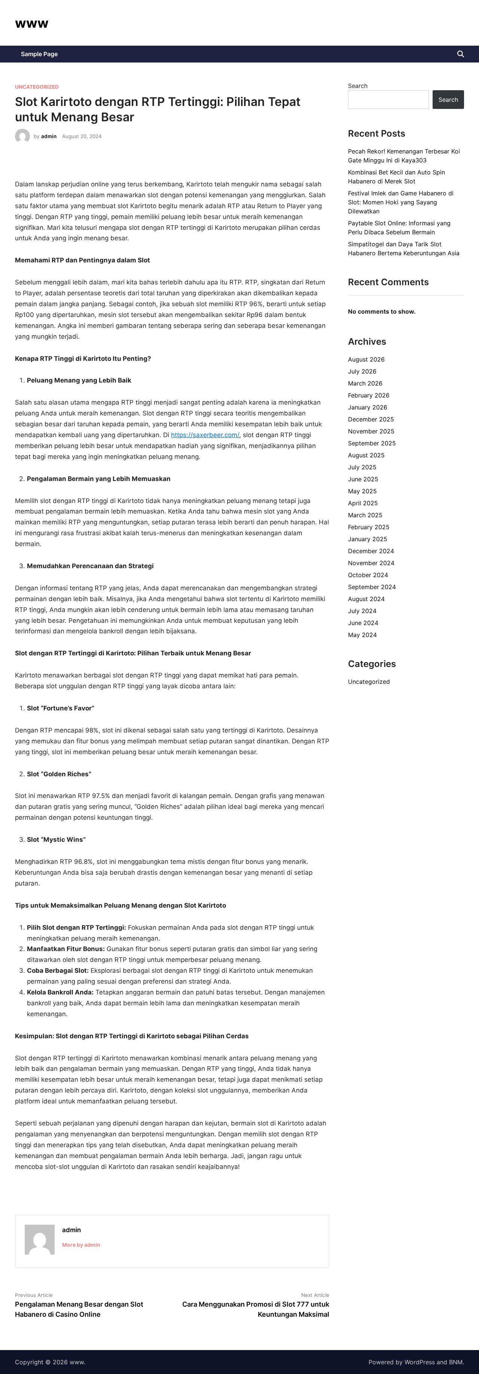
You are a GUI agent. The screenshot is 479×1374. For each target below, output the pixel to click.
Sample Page (39, 54)
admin (49, 136)
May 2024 (362, 635)
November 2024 (371, 563)
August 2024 (366, 599)
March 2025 (365, 515)
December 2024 (371, 551)
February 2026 (369, 395)
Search (357, 85)
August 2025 (366, 455)
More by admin (81, 1245)
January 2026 (367, 407)
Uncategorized (37, 87)
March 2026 (365, 383)
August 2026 (366, 359)
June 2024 (363, 623)
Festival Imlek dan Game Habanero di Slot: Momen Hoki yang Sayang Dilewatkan (401, 202)
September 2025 (372, 443)
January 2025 (367, 539)
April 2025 (363, 503)
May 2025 (362, 491)
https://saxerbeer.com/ (205, 435)
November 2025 (371, 431)
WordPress (420, 1362)
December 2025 (371, 419)
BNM (456, 1362)
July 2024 (362, 611)
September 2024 (372, 587)
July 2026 (362, 371)
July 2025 (362, 467)
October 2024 (368, 575)
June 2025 (363, 479)
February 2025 (369, 527)
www (32, 23)
